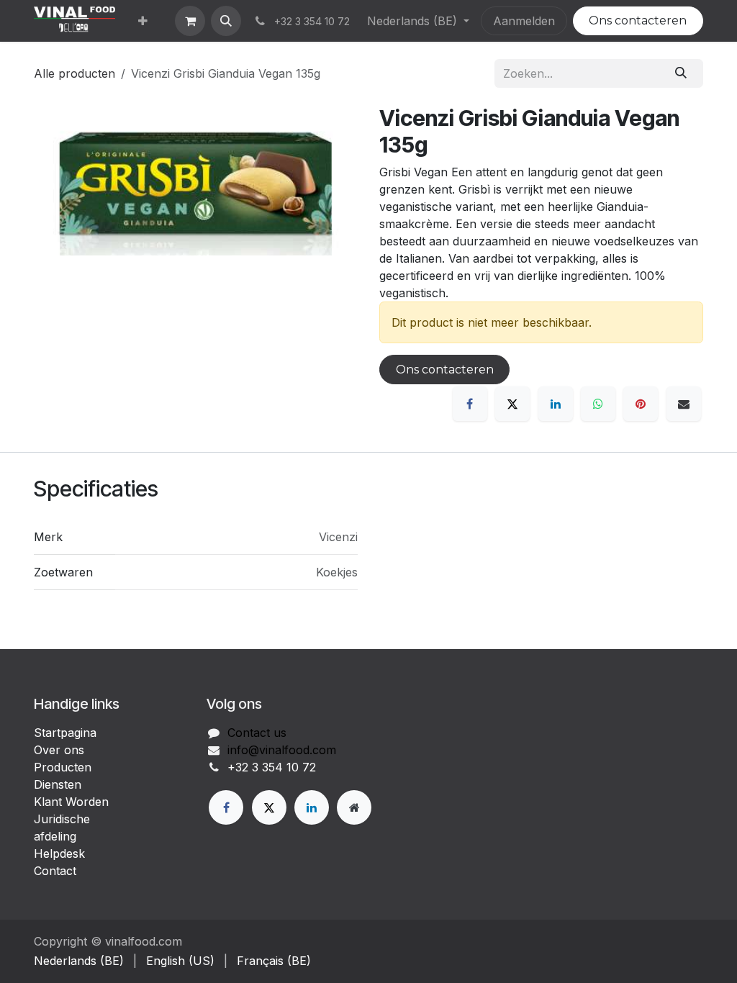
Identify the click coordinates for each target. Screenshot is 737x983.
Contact (55, 871)
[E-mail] (683, 403)
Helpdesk (59, 853)
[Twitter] (269, 807)
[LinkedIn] (555, 403)
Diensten (57, 784)
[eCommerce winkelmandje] (190, 21)
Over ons (59, 750)
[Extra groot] (354, 807)
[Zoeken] (681, 73)
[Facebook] (470, 403)
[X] (512, 403)
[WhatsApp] (598, 403)
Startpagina (65, 732)
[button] (226, 21)
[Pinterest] (640, 403)
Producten (62, 767)
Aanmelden (524, 21)
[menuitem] (142, 20)
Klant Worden (71, 801)
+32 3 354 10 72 (271, 767)
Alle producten (74, 73)
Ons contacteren (638, 20)
